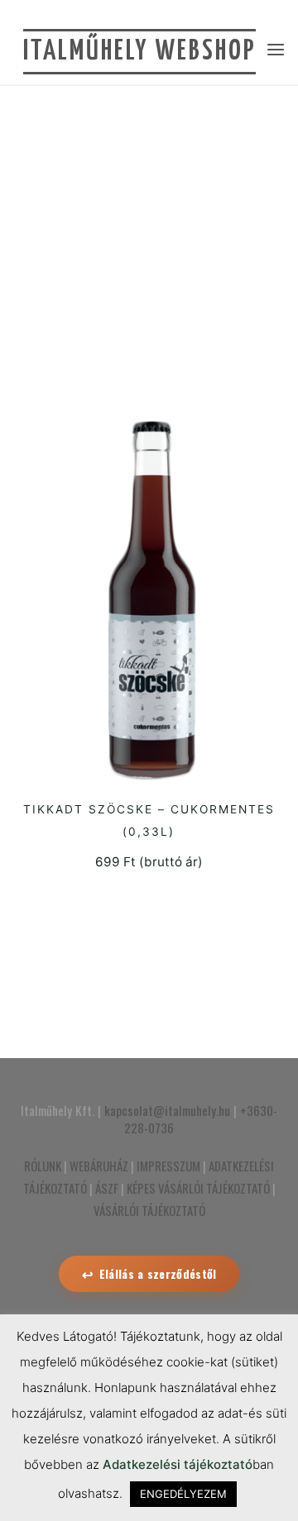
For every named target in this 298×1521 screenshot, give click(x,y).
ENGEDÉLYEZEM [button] (183, 1493)
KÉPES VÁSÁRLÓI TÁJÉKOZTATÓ (198, 1188)
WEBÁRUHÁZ (99, 1165)
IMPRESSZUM (168, 1165)
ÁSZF (106, 1188)
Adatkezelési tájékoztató (177, 1464)
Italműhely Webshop (139, 51)
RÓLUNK (42, 1165)
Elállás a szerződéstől (158, 1273)
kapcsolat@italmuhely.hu (167, 1110)
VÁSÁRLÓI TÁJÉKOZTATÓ (149, 1210)
